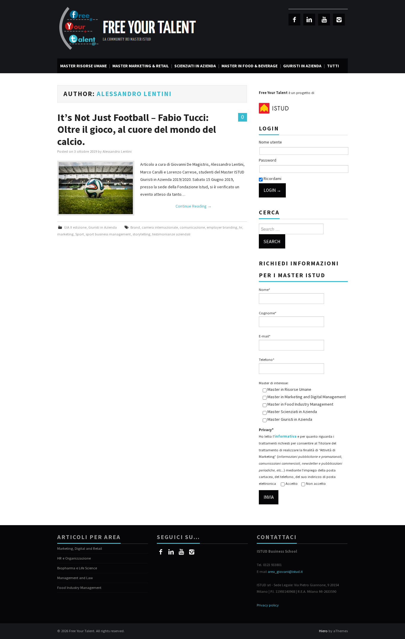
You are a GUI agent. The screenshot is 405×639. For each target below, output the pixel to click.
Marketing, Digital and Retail (79, 548)
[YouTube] (324, 20)
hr (240, 227)
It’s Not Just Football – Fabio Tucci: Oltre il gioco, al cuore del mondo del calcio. (136, 129)
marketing (65, 234)
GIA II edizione (75, 227)
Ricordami (272, 178)
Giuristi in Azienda (302, 65)
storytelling (141, 234)
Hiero (323, 631)
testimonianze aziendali (171, 234)
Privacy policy (268, 605)
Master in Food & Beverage (249, 65)
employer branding (222, 227)
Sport (79, 234)
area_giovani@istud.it (285, 571)
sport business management (108, 234)
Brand (135, 227)
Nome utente (270, 142)
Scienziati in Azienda (195, 65)
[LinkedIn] (309, 20)
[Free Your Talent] (130, 28)
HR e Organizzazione (74, 558)
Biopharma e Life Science (77, 568)
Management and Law (75, 578)
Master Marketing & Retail (140, 65)
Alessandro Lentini (134, 94)
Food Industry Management (79, 587)
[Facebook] (294, 20)
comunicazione (192, 227)
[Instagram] (339, 20)
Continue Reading (194, 206)
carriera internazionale (160, 227)
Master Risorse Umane (83, 65)
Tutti (333, 65)
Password (267, 160)
